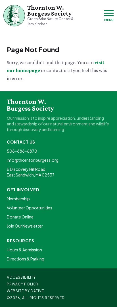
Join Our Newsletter (25, 225)
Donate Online (20, 216)
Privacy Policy (23, 284)
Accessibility (21, 277)
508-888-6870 (22, 151)
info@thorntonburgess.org (32, 160)
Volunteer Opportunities (29, 207)
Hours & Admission (24, 249)
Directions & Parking (25, 258)
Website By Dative (25, 291)
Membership (18, 198)
